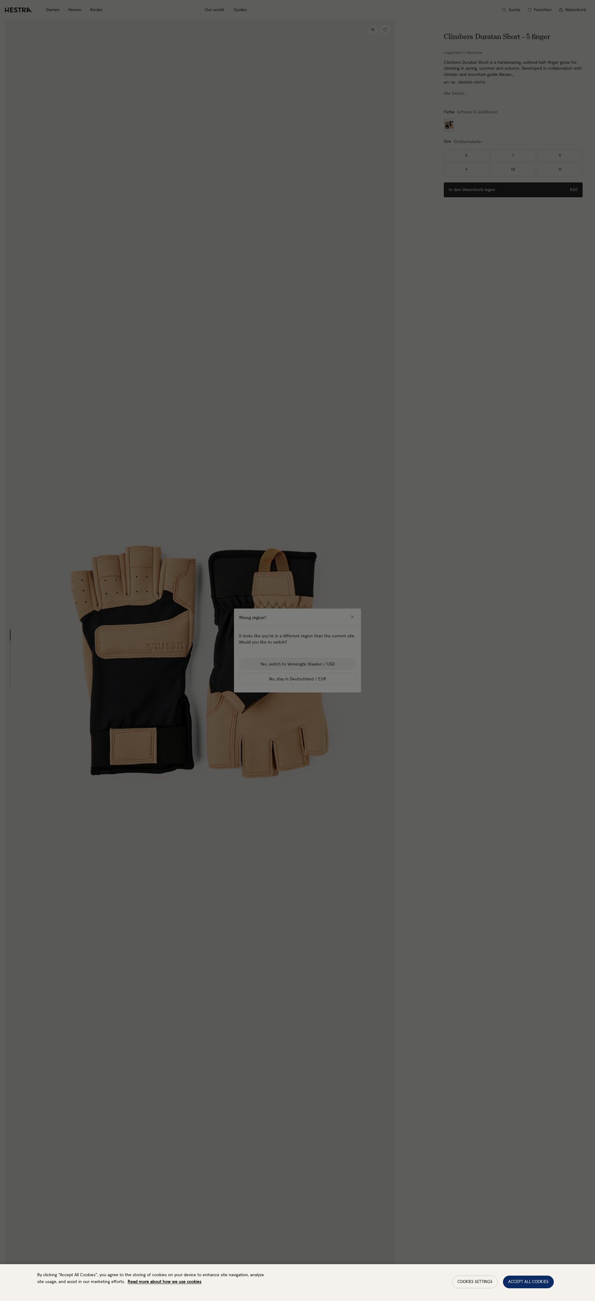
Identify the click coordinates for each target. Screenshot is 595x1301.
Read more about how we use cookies (164, 1282)
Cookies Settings (474, 1282)
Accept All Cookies (528, 1282)
